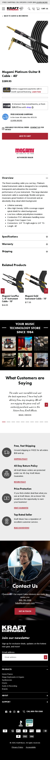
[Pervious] (3, 291)
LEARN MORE (42, 2)
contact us (35, 127)
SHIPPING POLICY (20, 459)
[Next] (46, 291)
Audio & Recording (9, 686)
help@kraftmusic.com (25, 603)
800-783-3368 (25, 600)
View (17, 288)
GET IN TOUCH (25, 611)
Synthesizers (7, 680)
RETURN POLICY (20, 482)
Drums (4, 683)
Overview (7, 178)
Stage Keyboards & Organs (13, 677)
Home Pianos (7, 674)
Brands (5, 689)
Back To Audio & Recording (16, 16)
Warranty (7, 244)
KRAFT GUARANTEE (21, 508)
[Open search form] (29, 9)
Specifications (10, 236)
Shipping (7, 251)
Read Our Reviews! (21, 528)
